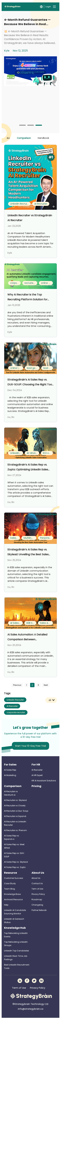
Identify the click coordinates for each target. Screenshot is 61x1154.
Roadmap (37, 899)
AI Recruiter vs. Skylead (15, 800)
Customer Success (13, 878)
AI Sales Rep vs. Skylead (16, 862)
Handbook (43, 138)
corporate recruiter (16, 712)
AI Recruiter (12, 706)
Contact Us (37, 883)
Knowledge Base (12, 894)
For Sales (10, 764)
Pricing (36, 786)
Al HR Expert (37, 775)
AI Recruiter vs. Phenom (15, 830)
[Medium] (41, 980)
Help (6, 904)
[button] (22, 125)
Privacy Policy (38, 894)
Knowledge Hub (15, 928)
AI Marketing (10, 775)
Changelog (37, 904)
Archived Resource (13, 899)
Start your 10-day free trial (30, 745)
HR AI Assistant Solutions (44, 780)
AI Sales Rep (10, 770)
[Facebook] (27, 980)
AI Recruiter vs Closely (15, 805)
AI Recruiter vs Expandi (15, 816)
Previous (17, 685)
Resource (10, 873)
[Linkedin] (20, 980)
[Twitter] (34, 980)
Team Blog (9, 888)
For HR (36, 764)
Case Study (10, 883)
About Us (38, 873)
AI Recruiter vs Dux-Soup (16, 811)
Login (48, 6)
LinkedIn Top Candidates (16, 950)
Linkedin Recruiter (15, 699)
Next (46, 685)
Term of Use (37, 888)
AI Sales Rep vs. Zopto (15, 867)
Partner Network (39, 910)
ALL (8, 138)
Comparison (24, 138)
